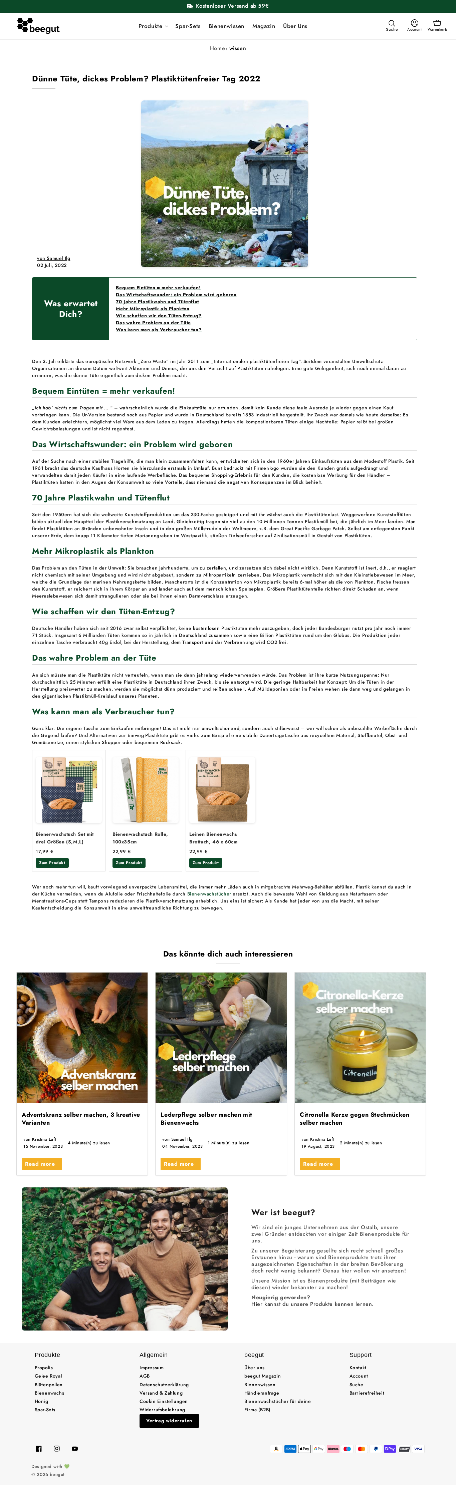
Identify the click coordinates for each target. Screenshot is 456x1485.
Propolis (44, 1367)
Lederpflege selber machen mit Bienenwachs (206, 1118)
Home (217, 48)
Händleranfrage (261, 1393)
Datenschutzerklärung (164, 1384)
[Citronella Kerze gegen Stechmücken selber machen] (360, 1038)
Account (359, 1376)
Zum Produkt (52, 863)
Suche (357, 1384)
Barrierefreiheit (367, 1393)
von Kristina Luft (39, 1139)
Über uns (254, 1367)
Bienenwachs (49, 1393)
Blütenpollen (49, 1384)
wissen (237, 48)
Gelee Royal (48, 1376)
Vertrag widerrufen (169, 1420)
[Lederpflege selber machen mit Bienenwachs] (221, 1038)
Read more (40, 1164)
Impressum (152, 1367)
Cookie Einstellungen (164, 1401)
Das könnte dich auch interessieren (228, 954)
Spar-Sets (45, 1409)
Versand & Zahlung (161, 1393)
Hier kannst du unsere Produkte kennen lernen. (312, 1304)
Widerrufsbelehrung (162, 1409)
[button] (153, 26)
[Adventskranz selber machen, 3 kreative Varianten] (82, 1038)
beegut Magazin (262, 1376)
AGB (145, 1376)
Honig (41, 1401)
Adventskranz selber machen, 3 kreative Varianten (81, 1118)
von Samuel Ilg (53, 258)
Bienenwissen (259, 1384)
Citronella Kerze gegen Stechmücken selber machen (354, 1118)
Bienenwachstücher (209, 893)
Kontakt (358, 1367)
